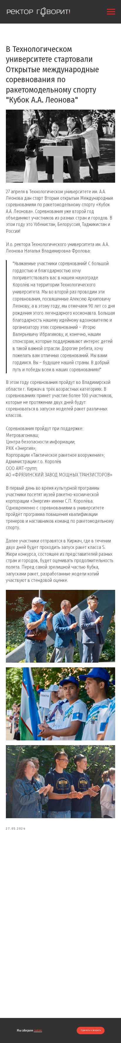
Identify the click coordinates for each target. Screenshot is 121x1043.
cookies (38, 1030)
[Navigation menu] (111, 12)
